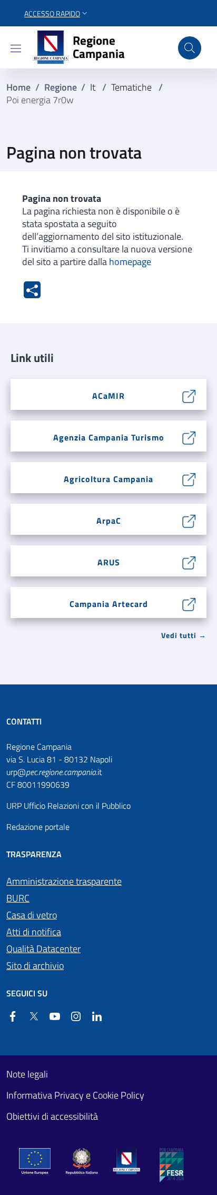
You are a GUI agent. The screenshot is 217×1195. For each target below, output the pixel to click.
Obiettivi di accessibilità (52, 1116)
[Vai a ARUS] (189, 561)
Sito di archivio (35, 965)
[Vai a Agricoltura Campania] (189, 478)
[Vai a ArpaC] (189, 520)
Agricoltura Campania (108, 479)
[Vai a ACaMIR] (189, 395)
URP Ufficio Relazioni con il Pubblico (68, 805)
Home (18, 87)
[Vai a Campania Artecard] (189, 603)
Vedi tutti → (183, 635)
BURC (17, 898)
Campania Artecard (109, 604)
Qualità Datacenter (43, 949)
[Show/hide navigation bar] (15, 48)
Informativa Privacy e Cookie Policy (75, 1095)
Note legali (27, 1074)
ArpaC (108, 520)
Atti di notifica (33, 932)
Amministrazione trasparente (64, 881)
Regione (60, 87)
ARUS (108, 562)
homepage (130, 261)
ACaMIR (108, 395)
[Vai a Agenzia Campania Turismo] (189, 436)
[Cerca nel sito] (189, 48)
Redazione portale (38, 826)
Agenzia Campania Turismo (108, 437)
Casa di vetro (31, 915)
